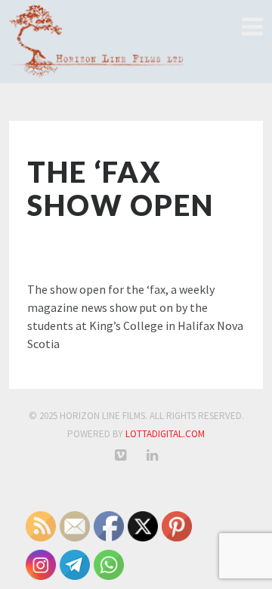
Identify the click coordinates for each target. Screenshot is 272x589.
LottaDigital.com (165, 433)
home (251, 26)
